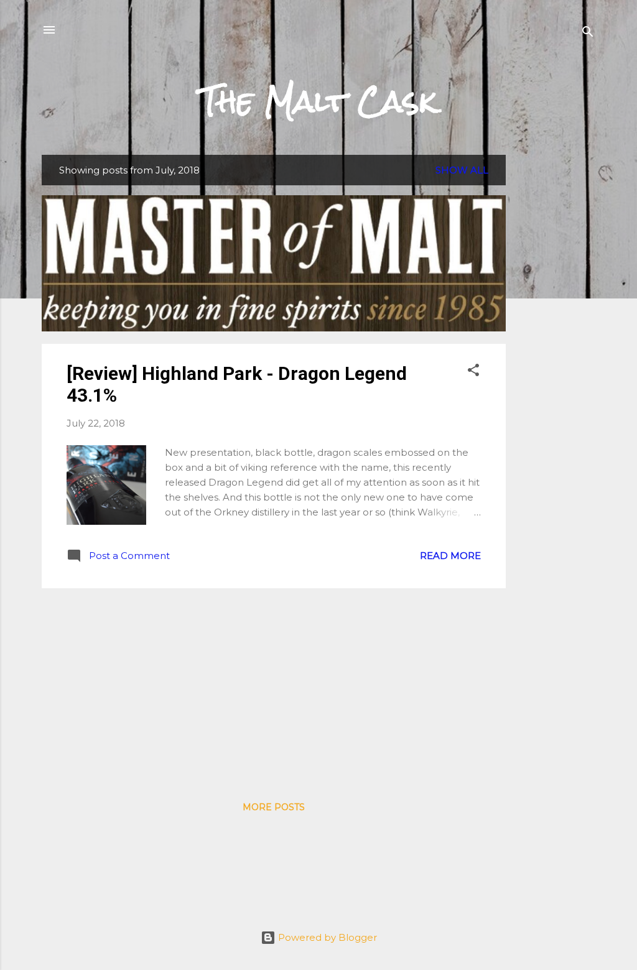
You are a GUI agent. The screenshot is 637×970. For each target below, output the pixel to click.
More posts (274, 807)
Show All (461, 170)
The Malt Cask (318, 101)
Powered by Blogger (326, 937)
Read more (450, 555)
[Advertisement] (555, 341)
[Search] (587, 34)
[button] (473, 372)
